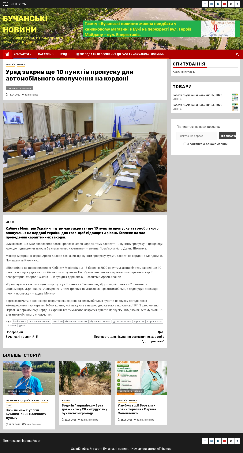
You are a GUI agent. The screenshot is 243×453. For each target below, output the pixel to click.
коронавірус (154, 321)
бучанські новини (100, 321)
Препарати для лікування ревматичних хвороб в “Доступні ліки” (129, 336)
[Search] (237, 54)
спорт (9, 405)
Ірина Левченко (33, 424)
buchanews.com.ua (39, 321)
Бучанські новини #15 (22, 334)
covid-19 (57, 321)
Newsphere (139, 449)
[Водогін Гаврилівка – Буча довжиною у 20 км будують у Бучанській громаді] (85, 378)
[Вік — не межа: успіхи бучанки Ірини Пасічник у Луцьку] (29, 378)
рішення (11, 325)
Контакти (21, 54)
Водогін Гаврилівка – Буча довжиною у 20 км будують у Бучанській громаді (84, 409)
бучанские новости (76, 321)
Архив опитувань (184, 71)
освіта (44, 400)
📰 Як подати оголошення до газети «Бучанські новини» (120, 54)
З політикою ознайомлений (207, 144)
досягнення (12, 400)
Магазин (44, 54)
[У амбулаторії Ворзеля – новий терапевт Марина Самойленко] (141, 378)
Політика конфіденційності (22, 441)
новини (21, 64)
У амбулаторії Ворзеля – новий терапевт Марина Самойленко (137, 409)
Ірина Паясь (31, 94)
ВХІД (63, 54)
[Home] (7, 54)
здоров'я (10, 64)
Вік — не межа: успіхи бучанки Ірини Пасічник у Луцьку (26, 414)
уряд (22, 325)
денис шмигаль (122, 321)
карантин (139, 321)
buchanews (19, 321)
